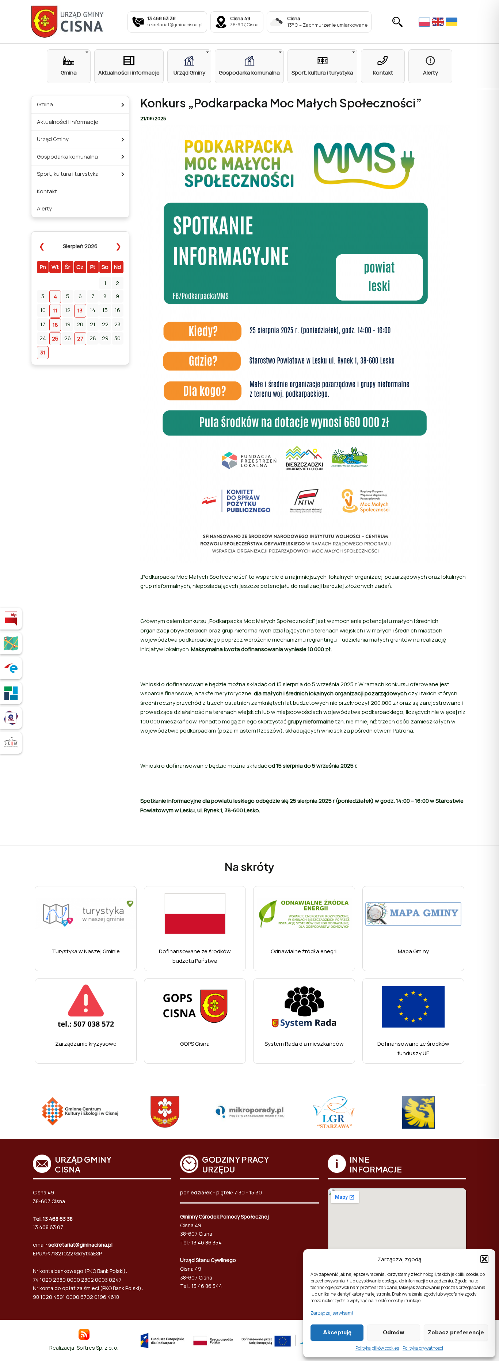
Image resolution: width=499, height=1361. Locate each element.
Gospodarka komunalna (67, 156)
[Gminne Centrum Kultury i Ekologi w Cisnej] (80, 1112)
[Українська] (452, 22)
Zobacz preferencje (456, 1332)
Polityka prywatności (423, 1348)
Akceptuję (337, 1332)
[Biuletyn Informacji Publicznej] (11, 619)
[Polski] (425, 21)
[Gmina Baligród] (165, 1112)
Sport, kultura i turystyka (68, 174)
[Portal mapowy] (11, 643)
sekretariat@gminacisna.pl (80, 1244)
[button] (484, 1259)
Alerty (44, 208)
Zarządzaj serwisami (332, 1313)
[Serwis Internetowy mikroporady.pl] (249, 1111)
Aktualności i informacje (67, 122)
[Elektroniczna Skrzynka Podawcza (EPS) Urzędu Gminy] (11, 668)
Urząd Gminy (53, 139)
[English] (439, 22)
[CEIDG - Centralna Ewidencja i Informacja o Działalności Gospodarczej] (11, 693)
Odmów (393, 1332)
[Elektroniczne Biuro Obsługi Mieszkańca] (11, 718)
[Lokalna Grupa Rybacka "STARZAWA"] (334, 1112)
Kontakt (47, 191)
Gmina (45, 104)
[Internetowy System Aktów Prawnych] (11, 743)
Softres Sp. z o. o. (97, 1347)
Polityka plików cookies (377, 1348)
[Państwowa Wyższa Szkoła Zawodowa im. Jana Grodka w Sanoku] (418, 1112)
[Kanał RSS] (84, 1334)
